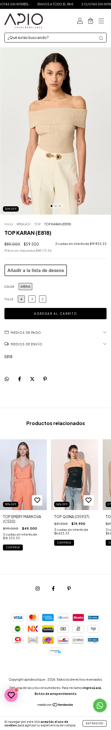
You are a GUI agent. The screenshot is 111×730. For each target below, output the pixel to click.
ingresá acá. (92, 688)
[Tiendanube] (55, 705)
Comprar (13, 547)
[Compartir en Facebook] (19, 379)
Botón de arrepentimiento (56, 694)
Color (9, 286)
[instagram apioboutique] (38, 588)
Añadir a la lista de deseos (35, 270)
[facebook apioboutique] (53, 588)
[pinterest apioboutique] (69, 588)
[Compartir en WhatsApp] (6, 379)
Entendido (94, 723)
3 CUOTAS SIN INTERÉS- (88, 4)
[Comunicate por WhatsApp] (100, 705)
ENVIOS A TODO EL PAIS (45, 4)
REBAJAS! (23, 224)
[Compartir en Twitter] (32, 379)
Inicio (8, 224)
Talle (8, 299)
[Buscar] (101, 38)
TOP (37, 224)
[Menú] (101, 21)
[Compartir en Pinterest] (45, 379)
